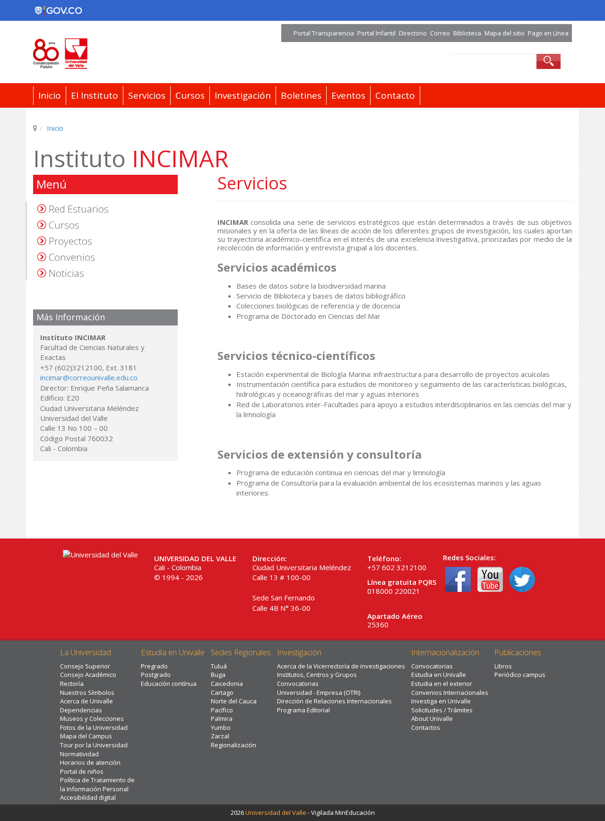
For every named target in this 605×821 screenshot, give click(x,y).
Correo (440, 33)
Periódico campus (519, 674)
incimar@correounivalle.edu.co (89, 377)
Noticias (66, 273)
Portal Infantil (376, 33)
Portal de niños (82, 771)
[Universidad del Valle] (133, 53)
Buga (218, 674)
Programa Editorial (303, 710)
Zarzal (220, 736)
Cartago (222, 692)
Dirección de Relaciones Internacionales (334, 701)
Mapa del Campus (86, 736)
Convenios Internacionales (449, 692)
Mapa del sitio (504, 33)
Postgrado (156, 674)
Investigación (243, 95)
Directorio (413, 33)
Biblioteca (467, 33)
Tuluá (219, 666)
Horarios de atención (90, 762)
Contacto (395, 95)
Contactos (425, 727)
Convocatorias (298, 683)
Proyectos (70, 241)
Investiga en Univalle (441, 701)
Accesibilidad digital (88, 797)
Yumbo (221, 727)
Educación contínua (169, 683)
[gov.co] (58, 10)
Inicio (49, 95)
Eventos (348, 95)
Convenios (72, 257)
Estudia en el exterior (441, 683)
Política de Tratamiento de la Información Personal (97, 784)
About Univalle (432, 718)
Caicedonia (227, 683)
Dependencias (81, 710)
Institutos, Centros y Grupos (317, 674)
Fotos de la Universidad (94, 727)
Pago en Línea (548, 33)
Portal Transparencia (324, 33)
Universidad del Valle (275, 812)
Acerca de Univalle (86, 701)
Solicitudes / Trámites (442, 710)
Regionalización (233, 745)
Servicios (146, 95)
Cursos (190, 95)
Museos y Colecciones (92, 718)
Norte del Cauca (234, 701)
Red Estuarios (79, 208)
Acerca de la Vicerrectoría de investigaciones (341, 666)
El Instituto (94, 95)
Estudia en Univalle (438, 674)
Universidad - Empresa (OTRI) (318, 692)
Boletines (301, 95)
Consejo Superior (85, 666)
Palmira (222, 718)
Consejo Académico (88, 674)
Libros (503, 666)
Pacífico (222, 710)
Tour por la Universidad (94, 745)
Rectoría (72, 683)
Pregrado (154, 666)
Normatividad (79, 754)
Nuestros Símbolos (87, 692)
